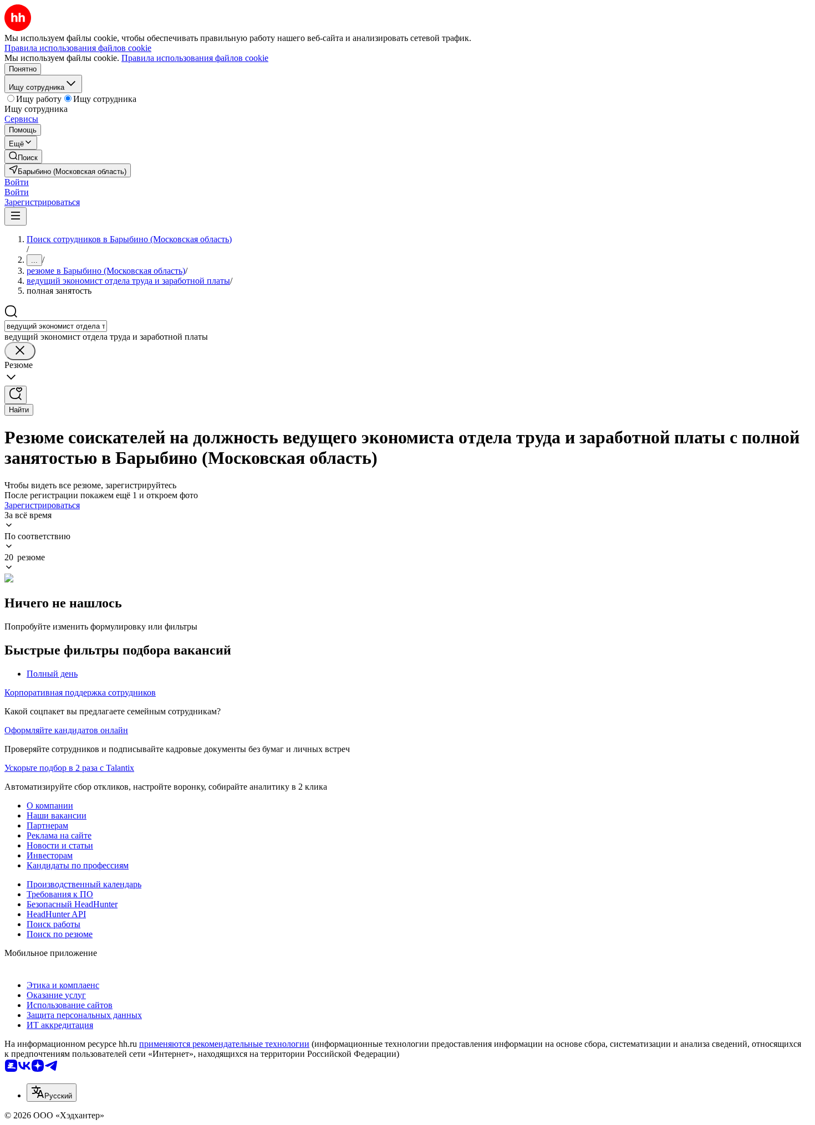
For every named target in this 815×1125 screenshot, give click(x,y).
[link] (23, 156)
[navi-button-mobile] (15, 216)
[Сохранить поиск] (15, 395)
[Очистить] (19, 351)
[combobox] (55, 326)
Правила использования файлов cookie (194, 58)
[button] (16, 182)
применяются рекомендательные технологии (224, 1044)
